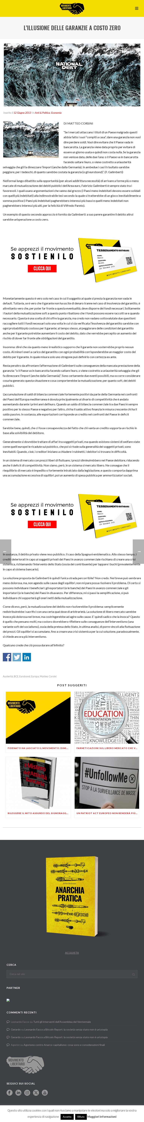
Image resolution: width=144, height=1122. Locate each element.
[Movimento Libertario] (72, 8)
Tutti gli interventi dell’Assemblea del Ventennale (62, 1021)
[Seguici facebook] (10, 1093)
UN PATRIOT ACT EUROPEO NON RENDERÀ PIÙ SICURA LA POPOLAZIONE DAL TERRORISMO (107, 813)
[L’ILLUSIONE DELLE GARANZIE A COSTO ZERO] (72, 75)
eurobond (24, 676)
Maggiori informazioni (101, 1116)
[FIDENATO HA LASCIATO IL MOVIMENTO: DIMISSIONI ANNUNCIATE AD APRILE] (38, 718)
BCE (16, 676)
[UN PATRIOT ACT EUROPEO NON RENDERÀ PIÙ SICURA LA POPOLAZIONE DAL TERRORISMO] (107, 783)
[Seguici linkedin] (18, 1093)
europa (35, 676)
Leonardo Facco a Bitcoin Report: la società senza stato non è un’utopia (66, 1029)
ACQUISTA (72, 952)
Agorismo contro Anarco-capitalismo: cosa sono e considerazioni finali (64, 1044)
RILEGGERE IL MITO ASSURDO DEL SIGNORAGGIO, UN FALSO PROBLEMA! (39, 813)
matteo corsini (48, 676)
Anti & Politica (42, 112)
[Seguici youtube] (45, 1093)
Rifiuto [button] (81, 1116)
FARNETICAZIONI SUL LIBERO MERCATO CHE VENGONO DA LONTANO (107, 748)
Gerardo (16, 1029)
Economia (56, 112)
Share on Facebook (7, 657)
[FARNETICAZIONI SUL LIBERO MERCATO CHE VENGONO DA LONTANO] (107, 718)
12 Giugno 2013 (22, 112)
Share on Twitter (17, 657)
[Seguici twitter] (36, 1093)
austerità (8, 676)
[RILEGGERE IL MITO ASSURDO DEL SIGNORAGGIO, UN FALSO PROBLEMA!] (38, 783)
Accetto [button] (67, 1116)
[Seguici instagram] (27, 1093)
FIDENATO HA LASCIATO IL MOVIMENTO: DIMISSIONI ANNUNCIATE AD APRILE (39, 748)
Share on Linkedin (26, 657)
